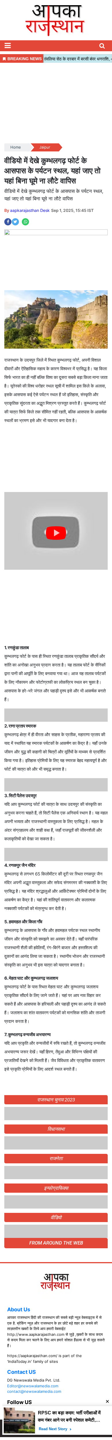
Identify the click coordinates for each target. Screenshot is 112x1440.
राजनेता (56, 1158)
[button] (7, 45)
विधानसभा (56, 1129)
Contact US (21, 1372)
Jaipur (44, 147)
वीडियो (56, 1217)
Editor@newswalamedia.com (32, 1386)
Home (15, 147)
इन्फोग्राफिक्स (56, 1188)
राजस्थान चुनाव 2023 (56, 1100)
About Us (18, 1309)
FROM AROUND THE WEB (56, 1243)
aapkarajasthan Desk (30, 210)
